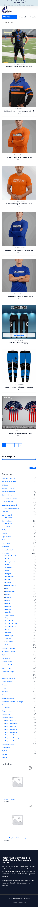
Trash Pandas (9, 621)
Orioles (7, 594)
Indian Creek (6, 553)
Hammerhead (9, 577)
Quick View (19, 61)
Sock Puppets (9, 615)
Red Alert (5, 692)
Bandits (7, 559)
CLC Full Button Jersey (9, 498)
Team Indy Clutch (8, 718)
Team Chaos (6, 714)
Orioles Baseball (7, 682)
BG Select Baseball (8, 488)
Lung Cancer (6, 658)
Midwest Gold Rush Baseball (11, 665)
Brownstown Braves (8, 492)
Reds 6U (8, 612)
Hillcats (7, 579)
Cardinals (8, 568)
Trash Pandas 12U (11, 624)
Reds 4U (8, 609)
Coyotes (5, 512)
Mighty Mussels (10, 591)
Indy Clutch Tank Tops (12, 738)
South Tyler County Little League (12, 702)
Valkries (4, 758)
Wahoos (8, 633)
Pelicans (8, 597)
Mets (7, 588)
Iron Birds (8, 582)
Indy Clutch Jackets (11, 723)
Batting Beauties (10, 562)
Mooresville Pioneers (8, 675)
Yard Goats (9, 642)
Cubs (7, 571)
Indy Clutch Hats (10, 720)
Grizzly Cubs (6, 543)
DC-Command (7, 515)
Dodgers (5, 530)
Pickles (7, 600)
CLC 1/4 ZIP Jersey (8, 495)
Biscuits (7, 565)
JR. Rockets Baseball (8, 652)
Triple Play (5, 751)
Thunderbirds (6, 748)
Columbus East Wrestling (10, 505)
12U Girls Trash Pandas (12, 556)
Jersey (7, 527)
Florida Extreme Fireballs (10, 540)
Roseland (5, 695)
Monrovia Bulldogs (8, 672)
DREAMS (4, 533)
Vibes (7, 630)
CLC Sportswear (7, 502)
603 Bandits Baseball (9, 482)
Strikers (4, 705)
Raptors (8, 603)
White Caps (9, 636)
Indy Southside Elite (8, 648)
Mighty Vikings (6, 668)
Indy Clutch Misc (10, 726)
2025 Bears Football (8, 478)
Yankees (8, 639)
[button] (34, 9)
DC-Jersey (8, 518)
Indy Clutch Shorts (11, 732)
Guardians (5, 547)
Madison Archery (7, 662)
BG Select (5, 485)
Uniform (4, 754)
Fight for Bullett (7, 537)
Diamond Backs (7, 521)
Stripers (7, 618)
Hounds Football (7, 550)
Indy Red (5, 645)
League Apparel (10, 585)
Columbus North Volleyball (10, 508)
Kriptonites (5, 655)
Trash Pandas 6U (10, 627)
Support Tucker (7, 711)
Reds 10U (8, 606)
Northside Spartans (8, 678)
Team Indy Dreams (8, 744)
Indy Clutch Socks (11, 735)
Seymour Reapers (8, 698)
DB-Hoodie (8, 524)
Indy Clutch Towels (11, 741)
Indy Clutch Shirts (11, 729)
